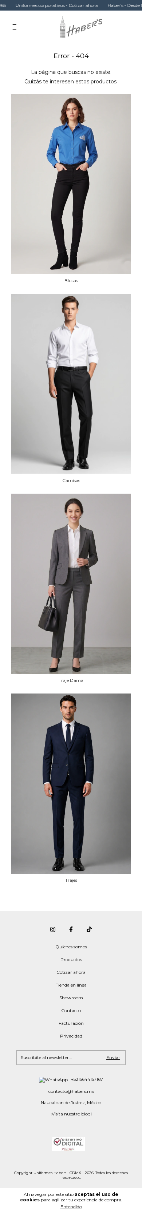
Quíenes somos (71, 946)
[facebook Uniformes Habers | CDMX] (71, 929)
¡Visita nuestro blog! (71, 1114)
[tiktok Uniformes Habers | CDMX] (89, 929)
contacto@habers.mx (71, 1091)
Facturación (71, 1023)
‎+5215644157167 (86, 1079)
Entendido (71, 1206)
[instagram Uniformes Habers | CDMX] (53, 929)
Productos (71, 959)
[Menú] (16, 27)
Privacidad (71, 1036)
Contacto (71, 1010)
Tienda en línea (71, 985)
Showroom (71, 997)
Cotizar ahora (71, 972)
